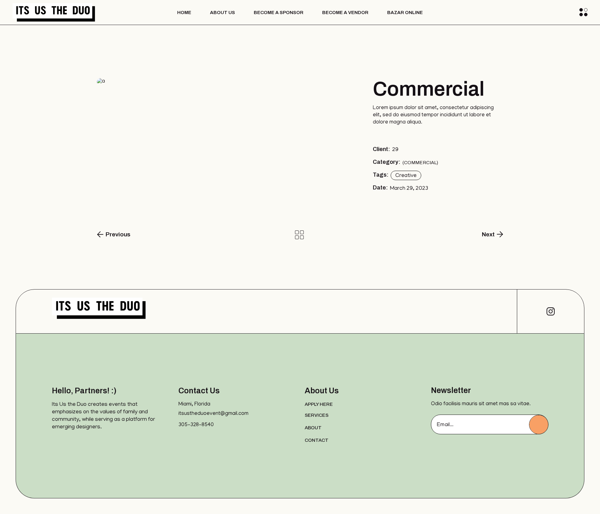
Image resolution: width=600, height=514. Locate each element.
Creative (406, 176)
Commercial (420, 162)
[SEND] (538, 424)
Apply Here (319, 404)
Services (316, 415)
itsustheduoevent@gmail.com (213, 414)
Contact (316, 440)
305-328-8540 (196, 425)
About (313, 427)
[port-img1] (220, 82)
